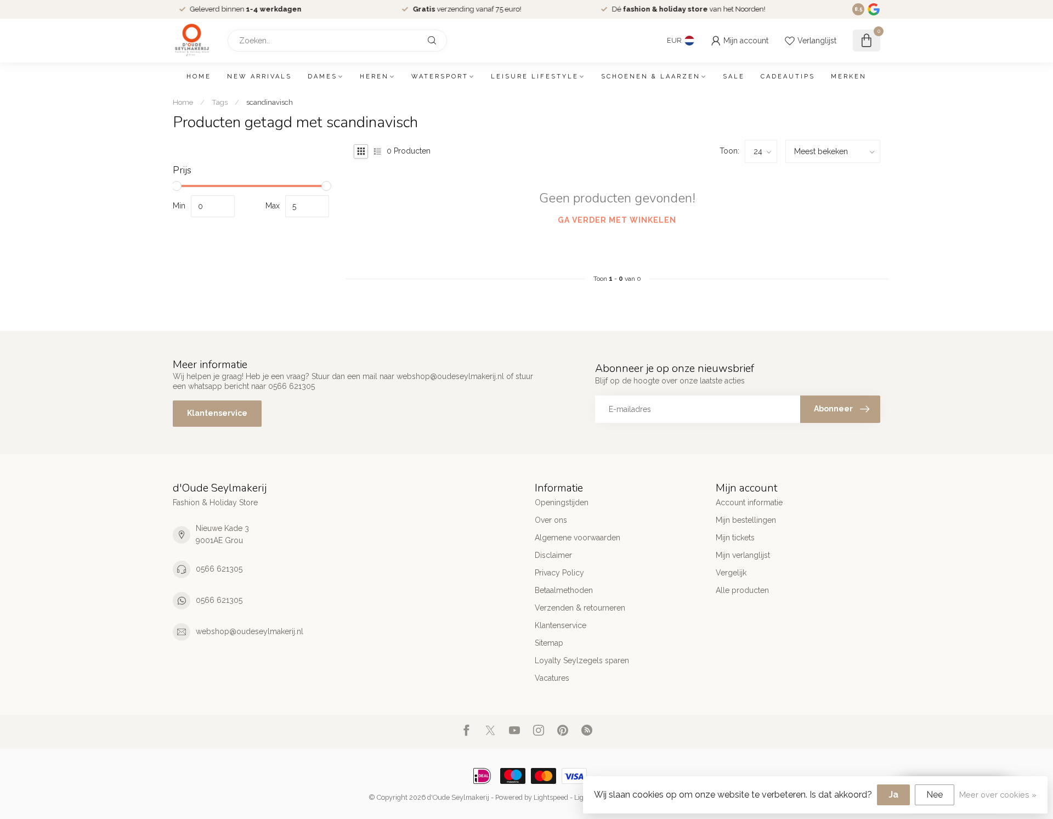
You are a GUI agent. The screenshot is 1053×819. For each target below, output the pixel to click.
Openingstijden (561, 502)
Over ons (551, 520)
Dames (322, 76)
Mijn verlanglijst (743, 555)
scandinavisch (269, 102)
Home (198, 76)
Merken (849, 76)
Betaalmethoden (564, 590)
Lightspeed (551, 797)
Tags (220, 102)
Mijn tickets (735, 537)
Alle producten (742, 590)
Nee (934, 794)
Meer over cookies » (998, 794)
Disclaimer (553, 555)
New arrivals (259, 76)
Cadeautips (788, 76)
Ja (893, 794)
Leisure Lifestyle (535, 76)
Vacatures (552, 678)
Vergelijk (731, 572)
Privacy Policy (559, 572)
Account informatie (749, 502)
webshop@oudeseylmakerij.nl (249, 631)
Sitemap (549, 643)
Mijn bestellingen (746, 520)
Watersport (439, 76)
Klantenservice (217, 413)
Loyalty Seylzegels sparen (582, 660)
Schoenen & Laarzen (650, 76)
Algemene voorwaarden (577, 537)
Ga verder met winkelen (617, 220)
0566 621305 (219, 568)
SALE (734, 76)
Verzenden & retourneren (580, 607)
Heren (374, 76)
